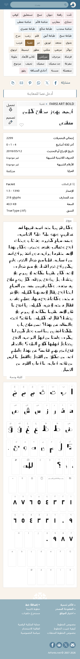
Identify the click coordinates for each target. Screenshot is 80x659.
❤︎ (21, 125)
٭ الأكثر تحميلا (68, 604)
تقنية (42, 103)
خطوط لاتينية (33, 609)
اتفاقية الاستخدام (31, 628)
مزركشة (10, 171)
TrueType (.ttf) (16, 210)
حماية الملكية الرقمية (29, 624)
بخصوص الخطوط (66, 624)
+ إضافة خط (32, 604)
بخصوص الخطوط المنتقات (61, 632)
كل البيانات (66, 184)
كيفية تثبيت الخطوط (65, 628)
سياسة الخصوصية (30, 632)
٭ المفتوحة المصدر (65, 609)
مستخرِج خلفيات (31, 613)
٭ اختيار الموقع (68, 613)
